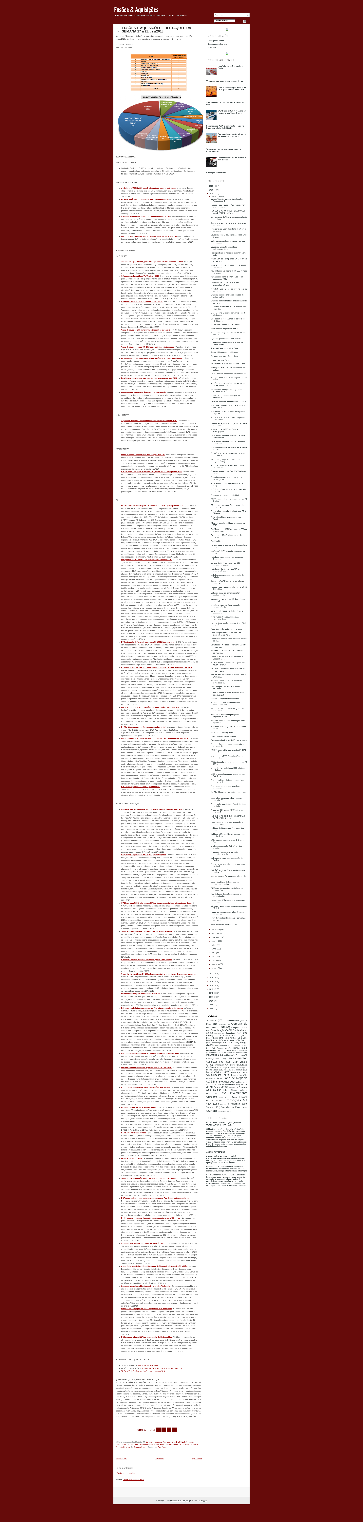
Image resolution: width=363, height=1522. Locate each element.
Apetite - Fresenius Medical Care (224, 348)
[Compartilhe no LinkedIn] (174, 1430)
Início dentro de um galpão (131, 1158)
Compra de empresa (154, 1442)
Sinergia (243, 1087)
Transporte (222, 1104)
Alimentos (211, 1020)
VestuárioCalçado (223, 1111)
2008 (211, 1008)
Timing (215, 1100)
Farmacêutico (222, 1048)
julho (213, 945)
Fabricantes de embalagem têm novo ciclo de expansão (143, 392)
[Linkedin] (248, 21)
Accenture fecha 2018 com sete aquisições (228, 629)
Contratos (217, 1033)
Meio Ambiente (218, 1067)
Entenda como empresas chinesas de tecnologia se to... (226, 478)
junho (214, 949)
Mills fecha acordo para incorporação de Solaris (140, 994)
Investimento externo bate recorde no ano (228, 364)
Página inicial (159, 1458)
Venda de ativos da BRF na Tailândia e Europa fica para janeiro (146, 330)
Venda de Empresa (123, 1447)
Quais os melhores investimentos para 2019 (229, 401)
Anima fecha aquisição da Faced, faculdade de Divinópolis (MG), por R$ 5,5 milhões (155, 1266)
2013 (211, 989)
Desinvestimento (168, 1442)
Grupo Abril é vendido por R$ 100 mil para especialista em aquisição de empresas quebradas (158, 974)
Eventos (236, 1045)
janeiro (214, 968)
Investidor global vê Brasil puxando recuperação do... (225, 606)
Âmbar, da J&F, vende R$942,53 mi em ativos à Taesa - (143, 1244)
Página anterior (197, 1458)
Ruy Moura (162, 1447)
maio (214, 953)
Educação (228, 1042)
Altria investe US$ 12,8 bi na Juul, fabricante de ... (225, 618)
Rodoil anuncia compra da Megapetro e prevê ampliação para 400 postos (151, 1218)
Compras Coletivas (239, 1027)
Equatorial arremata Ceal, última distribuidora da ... (224, 248)
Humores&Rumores (216, 1053)
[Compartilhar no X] (164, 1430)
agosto (214, 941)
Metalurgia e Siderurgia (237, 1067)
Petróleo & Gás (212, 1078)
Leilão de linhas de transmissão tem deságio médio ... (225, 594)
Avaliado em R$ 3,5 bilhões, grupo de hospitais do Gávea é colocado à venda (152, 262)
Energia (243, 1042)
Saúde (217, 1087)
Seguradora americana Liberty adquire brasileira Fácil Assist (146, 1286)
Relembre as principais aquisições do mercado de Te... (226, 391)
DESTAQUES (181, 1442)
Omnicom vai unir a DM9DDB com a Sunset (138, 1107)
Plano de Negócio (234, 1078)
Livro (233, 1065)
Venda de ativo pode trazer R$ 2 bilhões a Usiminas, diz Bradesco (147, 347)
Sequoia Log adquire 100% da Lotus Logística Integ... (225, 460)
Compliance (222, 1024)
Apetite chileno (217, 541)
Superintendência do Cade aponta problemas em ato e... (225, 883)
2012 (211, 993)
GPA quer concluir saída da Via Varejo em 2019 (140, 276)
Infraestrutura (213, 1055)
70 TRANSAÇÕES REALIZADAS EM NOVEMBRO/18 (161, 1368)
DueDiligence (211, 1040)
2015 (211, 982)
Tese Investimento (172, 1445)
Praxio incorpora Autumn (221, 360)
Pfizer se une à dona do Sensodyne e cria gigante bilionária (145, 199)
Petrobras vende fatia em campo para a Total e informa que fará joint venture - (152, 1008)
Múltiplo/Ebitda (213, 1072)
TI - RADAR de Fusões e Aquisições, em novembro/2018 (143, 1371)
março (214, 960)
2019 (211, 190)
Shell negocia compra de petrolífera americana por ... (225, 787)
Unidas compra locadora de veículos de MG (229, 374)
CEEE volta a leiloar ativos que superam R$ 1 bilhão (142, 302)
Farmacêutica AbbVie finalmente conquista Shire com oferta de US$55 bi (225, 127)
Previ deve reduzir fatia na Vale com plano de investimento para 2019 (149, 378)
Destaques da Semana (217, 44)
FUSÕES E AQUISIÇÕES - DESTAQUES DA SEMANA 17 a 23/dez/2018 (156, 29)
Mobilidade (238, 1070)
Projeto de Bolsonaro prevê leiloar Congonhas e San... (225, 284)
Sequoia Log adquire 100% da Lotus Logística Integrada (143, 855)
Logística (242, 1065)
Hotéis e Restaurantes (239, 1050)
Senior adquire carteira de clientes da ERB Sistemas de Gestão (146, 931)
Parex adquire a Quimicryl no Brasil (225, 329)
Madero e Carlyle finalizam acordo (225, 699)
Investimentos (121, 1445)
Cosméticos (230, 1033)
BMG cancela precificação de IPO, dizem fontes (140, 787)
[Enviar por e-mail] (158, 1430)
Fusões (190, 1442)
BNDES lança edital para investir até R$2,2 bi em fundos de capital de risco (151, 472)
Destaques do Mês (216, 41)
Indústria (241, 1053)
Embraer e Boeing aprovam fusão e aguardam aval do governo (146, 1309)
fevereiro (215, 964)
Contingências (240, 1030)
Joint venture (136, 1445)
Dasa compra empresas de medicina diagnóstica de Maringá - (146, 1087)
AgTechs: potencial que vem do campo (227, 338)
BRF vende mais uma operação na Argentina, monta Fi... (225, 716)
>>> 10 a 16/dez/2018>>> (148, 1366)
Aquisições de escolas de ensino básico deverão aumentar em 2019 (149, 421)
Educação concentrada (216, 173)
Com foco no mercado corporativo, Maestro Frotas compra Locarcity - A (150, 1053)
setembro (215, 937)
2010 (211, 1001)
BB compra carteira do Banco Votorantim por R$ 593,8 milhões (146, 960)
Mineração (227, 1070)
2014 (211, 985)
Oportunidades (147, 1445)
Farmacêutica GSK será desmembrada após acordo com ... (227, 703)
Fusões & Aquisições (136, 9)
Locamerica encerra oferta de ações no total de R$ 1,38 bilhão (146, 1068)
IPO (128, 1445)
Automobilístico (232, 1021)
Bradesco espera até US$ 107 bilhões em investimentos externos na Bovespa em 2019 (156, 668)
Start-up (217, 1090)
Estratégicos (224, 1045)
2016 (211, 978)
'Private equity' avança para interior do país (225, 81)
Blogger (204, 1500)
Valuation (196, 1445)
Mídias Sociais (212, 1070)
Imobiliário (231, 1053)
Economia (215, 1043)
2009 (211, 1005)
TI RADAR (212, 47)
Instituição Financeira (235, 1055)
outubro (215, 933)
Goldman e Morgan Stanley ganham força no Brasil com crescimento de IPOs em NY (155, 739)
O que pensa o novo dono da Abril (225, 495)
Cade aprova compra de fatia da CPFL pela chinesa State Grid (232, 88)
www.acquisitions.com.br (233, 1177)
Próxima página (121, 1458)
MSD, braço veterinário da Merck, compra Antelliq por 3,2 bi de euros (149, 236)
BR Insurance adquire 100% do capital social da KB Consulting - (147, 1337)
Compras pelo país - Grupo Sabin (224, 356)
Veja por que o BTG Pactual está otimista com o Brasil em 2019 (146, 560)
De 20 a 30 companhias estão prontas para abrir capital (143, 727)
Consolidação (217, 1030)
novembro (216, 929)
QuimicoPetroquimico (226, 1085)
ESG (215, 1045)
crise (245, 1033)
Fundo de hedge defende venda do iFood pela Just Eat (143, 455)
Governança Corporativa (216, 1050)
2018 (211, 194)
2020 (211, 186)
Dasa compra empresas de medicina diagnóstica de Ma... (226, 634)
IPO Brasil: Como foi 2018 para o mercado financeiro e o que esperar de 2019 (152, 506)
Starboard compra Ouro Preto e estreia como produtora (232, 135)
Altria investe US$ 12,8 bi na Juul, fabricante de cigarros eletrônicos (148, 188)
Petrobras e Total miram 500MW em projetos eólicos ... (225, 570)
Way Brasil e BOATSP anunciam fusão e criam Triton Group (232, 112)
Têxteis (221, 1097)
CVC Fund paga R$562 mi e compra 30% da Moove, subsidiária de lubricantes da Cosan (156, 903)
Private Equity (159, 1445)
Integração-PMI (212, 1058)
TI (228, 1097)
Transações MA (186, 1445)
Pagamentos (236, 1075)
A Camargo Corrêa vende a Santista (225, 325)
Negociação (236, 1072)
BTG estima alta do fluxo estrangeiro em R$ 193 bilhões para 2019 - (148, 642)
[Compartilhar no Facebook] (244, 21)
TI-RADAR (243, 1097)
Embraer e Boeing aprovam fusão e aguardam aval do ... (225, 853)
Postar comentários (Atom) (134, 1480)
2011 (211, 997)
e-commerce (229, 1040)
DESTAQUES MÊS (233, 1038)
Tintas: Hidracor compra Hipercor (224, 352)
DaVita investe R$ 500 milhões (133, 1133)
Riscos (243, 1084)
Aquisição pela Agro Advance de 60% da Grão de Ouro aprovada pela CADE (151, 809)
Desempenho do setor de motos (224, 924)
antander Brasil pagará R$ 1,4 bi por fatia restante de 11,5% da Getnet (150, 1178)
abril (213, 957)
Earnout (244, 1040)
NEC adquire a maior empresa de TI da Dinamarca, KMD (227, 278)
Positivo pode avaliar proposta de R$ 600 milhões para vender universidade (152, 358)
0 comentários (139, 1447)
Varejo (209, 1107)
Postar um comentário (126, 1473)
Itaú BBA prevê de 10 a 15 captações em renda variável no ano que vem (150, 707)
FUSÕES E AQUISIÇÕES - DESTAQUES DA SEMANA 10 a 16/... (228, 817)
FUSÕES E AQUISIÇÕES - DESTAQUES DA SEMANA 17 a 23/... (228, 384)
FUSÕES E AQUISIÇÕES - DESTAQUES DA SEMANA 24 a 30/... (228, 212)
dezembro (216, 196)
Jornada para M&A (221, 1065)
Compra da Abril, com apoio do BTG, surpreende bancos (226, 564)
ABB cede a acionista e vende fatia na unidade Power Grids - (145, 216)
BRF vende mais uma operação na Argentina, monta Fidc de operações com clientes (155, 1198)
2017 (211, 974)
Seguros (232, 1087)
